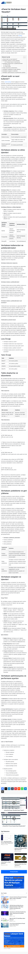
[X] (5, 788)
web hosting (8, 81)
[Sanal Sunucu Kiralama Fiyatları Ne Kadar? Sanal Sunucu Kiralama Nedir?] (5, 913)
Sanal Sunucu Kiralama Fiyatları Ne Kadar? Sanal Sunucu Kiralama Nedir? (18, 913)
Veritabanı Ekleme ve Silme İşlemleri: (13, 62)
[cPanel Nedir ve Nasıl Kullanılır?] (7, 857)
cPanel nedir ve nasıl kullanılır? (10, 59)
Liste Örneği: (7, 64)
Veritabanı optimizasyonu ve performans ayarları (14, 72)
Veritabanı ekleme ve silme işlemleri (11, 60)
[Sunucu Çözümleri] (6, 3)
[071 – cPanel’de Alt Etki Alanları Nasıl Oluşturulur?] (7, 837)
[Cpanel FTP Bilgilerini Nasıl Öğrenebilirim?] (21, 841)
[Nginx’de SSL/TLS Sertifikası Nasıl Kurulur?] (5, 919)
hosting (20, 35)
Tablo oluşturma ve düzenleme (10, 67)
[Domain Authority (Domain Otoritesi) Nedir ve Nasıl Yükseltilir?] (5, 900)
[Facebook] (2, 788)
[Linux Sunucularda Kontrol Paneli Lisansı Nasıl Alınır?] (5, 925)
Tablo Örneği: (8, 66)
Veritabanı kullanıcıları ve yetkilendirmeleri (13, 63)
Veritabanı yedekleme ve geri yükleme (11, 69)
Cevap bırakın (14, 871)
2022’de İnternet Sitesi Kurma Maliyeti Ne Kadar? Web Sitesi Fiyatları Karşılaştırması (16, 907)
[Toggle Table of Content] (23, 57)
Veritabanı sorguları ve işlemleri (10, 70)
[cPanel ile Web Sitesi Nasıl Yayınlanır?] (21, 858)
